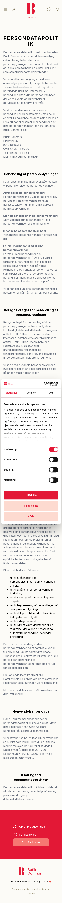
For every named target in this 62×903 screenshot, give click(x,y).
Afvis (31, 516)
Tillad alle (31, 494)
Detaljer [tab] (31, 392)
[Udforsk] (13, 9)
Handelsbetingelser (40, 889)
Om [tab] (51, 392)
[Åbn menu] (5, 9)
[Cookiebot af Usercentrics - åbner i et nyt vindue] (44, 384)
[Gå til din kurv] (49, 9)
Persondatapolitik (20, 889)
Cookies (31, 893)
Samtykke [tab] (11, 392)
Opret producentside (32, 826)
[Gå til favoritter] (57, 9)
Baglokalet (34, 842)
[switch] (53, 459)
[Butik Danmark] (31, 871)
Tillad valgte (31, 505)
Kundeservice (27, 834)
